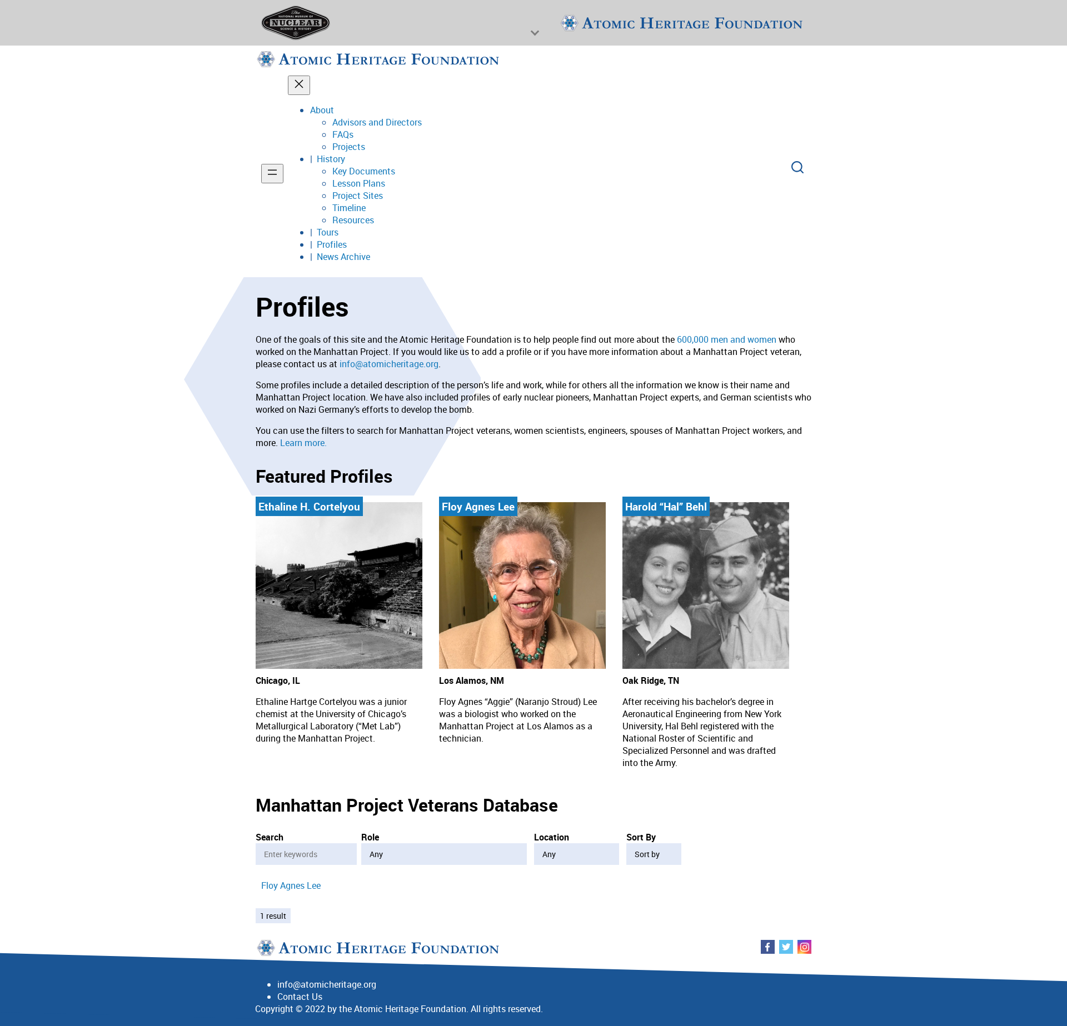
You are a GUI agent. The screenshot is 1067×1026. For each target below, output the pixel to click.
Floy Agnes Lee (291, 885)
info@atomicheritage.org (389, 364)
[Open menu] (272, 173)
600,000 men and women (726, 339)
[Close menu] (299, 85)
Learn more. (303, 443)
